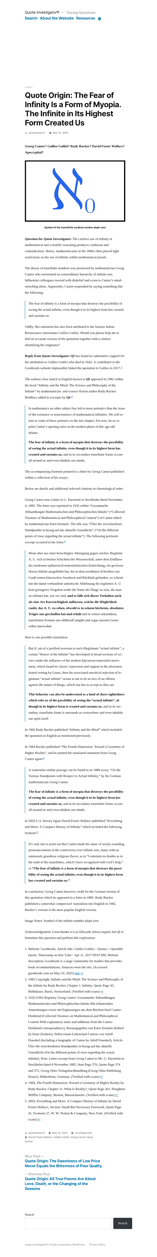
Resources (85, 18)
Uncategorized (83, 1132)
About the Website (57, 18)
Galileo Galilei (61, 1137)
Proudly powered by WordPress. (67, 1244)
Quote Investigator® (42, 12)
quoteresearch (37, 132)
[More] (99, 19)
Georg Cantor (78, 1137)
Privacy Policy (97, 1244)
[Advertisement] (78, 43)
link (77, 973)
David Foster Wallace (40, 1137)
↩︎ (81, 973)
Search (31, 18)
